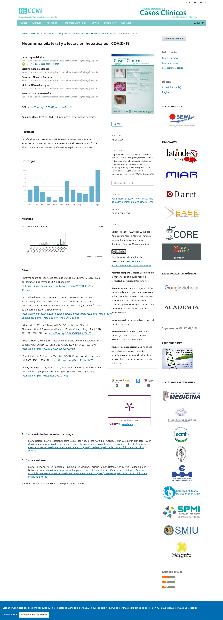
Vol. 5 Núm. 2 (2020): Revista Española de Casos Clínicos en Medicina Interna (80, 33)
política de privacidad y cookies (181, 607)
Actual (23, 22)
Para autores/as (170, 62)
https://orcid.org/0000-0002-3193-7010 (42, 64)
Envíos (95, 22)
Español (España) (171, 87)
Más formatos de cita (124, 183)
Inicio (24, 33)
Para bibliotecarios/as (172, 67)
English (166, 92)
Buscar (200, 22)
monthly (90, 256)
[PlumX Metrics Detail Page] (129, 406)
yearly (99, 256)
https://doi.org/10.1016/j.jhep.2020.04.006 (45, 375)
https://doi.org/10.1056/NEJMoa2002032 (70, 333)
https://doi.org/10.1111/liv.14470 (75, 360)
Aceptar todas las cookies (34, 614)
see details (127, 424)
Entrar (203, 2)
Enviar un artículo (173, 38)
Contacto (126, 22)
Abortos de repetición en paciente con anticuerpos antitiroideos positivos (85, 444)
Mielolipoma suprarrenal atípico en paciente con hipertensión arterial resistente (90, 470)
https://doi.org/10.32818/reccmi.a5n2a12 (50, 107)
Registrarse (190, 2)
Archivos (36, 22)
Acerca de (52, 22)
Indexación (110, 22)
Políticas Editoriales (76, 22)
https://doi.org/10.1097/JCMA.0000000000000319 (49, 348)
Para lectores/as (170, 58)
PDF (118, 124)
